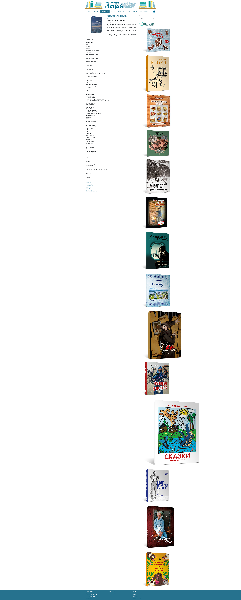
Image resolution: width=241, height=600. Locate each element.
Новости (96, 11)
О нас (89, 11)
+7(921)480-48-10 (92, 596)
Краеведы (121, 11)
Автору (113, 11)
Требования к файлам (137, 593)
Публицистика (144, 11)
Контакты (135, 591)
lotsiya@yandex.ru (91, 591)
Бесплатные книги (137, 598)
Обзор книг (104, 11)
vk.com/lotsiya (113, 593)
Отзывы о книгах (132, 11)
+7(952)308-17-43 (93, 594)
